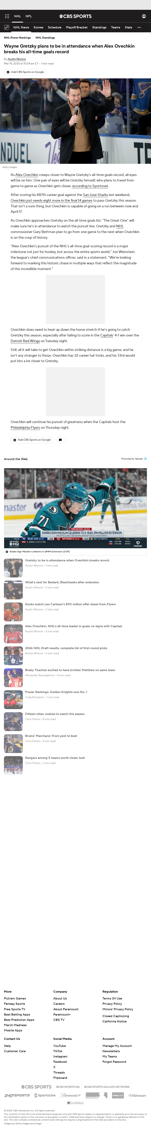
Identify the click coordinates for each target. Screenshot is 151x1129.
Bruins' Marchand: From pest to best (51, 736)
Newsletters (111, 1051)
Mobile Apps (13, 1030)
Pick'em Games (15, 998)
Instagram (60, 1056)
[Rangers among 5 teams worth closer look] (13, 765)
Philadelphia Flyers (25, 427)
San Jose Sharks (95, 195)
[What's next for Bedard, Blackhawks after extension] (13, 590)
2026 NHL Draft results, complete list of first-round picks (66, 648)
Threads (59, 1073)
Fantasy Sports (14, 1004)
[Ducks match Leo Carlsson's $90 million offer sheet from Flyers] (13, 612)
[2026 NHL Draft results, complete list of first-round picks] (13, 655)
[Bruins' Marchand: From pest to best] (13, 743)
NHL (119, 226)
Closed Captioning (115, 1016)
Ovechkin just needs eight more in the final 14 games (51, 200)
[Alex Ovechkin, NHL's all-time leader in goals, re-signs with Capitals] (13, 633)
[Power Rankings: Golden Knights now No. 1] (13, 699)
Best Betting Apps (17, 1015)
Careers (58, 1004)
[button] (7, 16)
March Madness (15, 1025)
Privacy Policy (112, 1004)
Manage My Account (117, 1046)
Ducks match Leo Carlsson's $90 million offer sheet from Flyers (70, 604)
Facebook (60, 1062)
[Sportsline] (45, 1095)
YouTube (59, 1046)
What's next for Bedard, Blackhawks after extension (62, 582)
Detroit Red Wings (25, 341)
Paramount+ (62, 1015)
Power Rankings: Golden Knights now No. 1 (56, 692)
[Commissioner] (96, 1094)
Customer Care (15, 1051)
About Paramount (65, 1009)
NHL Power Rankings (17, 38)
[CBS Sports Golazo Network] (107, 1086)
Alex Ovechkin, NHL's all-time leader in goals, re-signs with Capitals (73, 626)
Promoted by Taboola (132, 459)
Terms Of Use (112, 998)
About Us (60, 998)
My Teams (109, 1056)
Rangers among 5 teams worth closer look (55, 758)
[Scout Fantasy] (138, 1095)
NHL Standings (45, 38)
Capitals (106, 335)
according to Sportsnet (90, 186)
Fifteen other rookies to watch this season (55, 714)
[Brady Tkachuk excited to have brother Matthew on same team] (13, 677)
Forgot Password (114, 1062)
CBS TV (58, 1020)
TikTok (57, 1051)
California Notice (114, 1021)
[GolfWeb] (75, 1103)
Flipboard (60, 1078)
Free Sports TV (14, 1009)
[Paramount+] (70, 1094)
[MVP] (118, 1094)
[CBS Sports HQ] (67, 1086)
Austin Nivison (17, 59)
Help (7, 1046)
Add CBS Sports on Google (27, 72)
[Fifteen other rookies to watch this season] (13, 721)
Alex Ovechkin (26, 175)
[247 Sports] (17, 1095)
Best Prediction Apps (19, 1020)
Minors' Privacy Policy (117, 1009)
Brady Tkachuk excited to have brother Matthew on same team (70, 670)
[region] (75, 508)
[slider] (75, 537)
